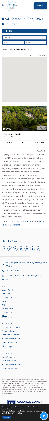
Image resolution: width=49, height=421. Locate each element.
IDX (8, 221)
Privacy (40, 221)
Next (46, 55)
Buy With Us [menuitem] (7, 323)
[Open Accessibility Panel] (44, 416)
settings (20, 413)
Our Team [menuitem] (6, 294)
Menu (41, 6)
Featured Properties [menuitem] (11, 335)
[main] (24, 113)
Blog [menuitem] (4, 301)
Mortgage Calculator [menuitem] (11, 342)
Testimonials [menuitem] (7, 297)
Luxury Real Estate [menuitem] (10, 290)
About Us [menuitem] (6, 286)
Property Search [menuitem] (9, 331)
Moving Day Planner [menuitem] (10, 368)
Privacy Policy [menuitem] (8, 309)
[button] (24, 78)
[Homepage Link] (10, 5)
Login (9, 31)
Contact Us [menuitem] (7, 312)
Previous (36, 55)
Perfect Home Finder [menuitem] (11, 327)
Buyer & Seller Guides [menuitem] (11, 338)
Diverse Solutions (23, 221)
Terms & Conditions (11, 225)
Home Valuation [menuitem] (9, 357)
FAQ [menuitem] (4, 305)
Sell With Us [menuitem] (7, 353)
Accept (6, 417)
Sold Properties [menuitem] (9, 361)
